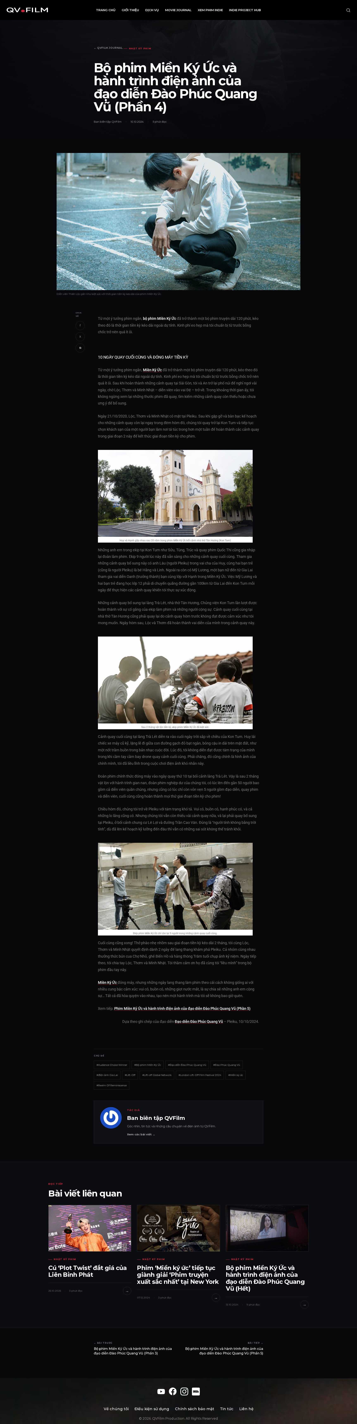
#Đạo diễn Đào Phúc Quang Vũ (187, 1064)
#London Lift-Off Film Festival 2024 (199, 1075)
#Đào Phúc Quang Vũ (226, 1064)
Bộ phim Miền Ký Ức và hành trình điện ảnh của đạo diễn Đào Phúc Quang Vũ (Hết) (265, 1278)
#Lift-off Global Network (156, 1075)
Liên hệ (246, 1409)
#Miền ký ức (235, 1075)
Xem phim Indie (210, 10)
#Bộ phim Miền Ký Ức (147, 1064)
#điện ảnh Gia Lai (107, 1075)
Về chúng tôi (116, 1409)
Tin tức (226, 1409)
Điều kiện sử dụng (151, 1409)
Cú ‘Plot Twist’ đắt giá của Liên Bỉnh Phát (87, 1271)
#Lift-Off (130, 1075)
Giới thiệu (130, 10)
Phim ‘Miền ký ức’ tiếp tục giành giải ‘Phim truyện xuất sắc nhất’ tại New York (178, 1274)
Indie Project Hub (245, 10)
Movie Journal (178, 10)
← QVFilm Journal (108, 47)
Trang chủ (105, 10)
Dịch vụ (152, 10)
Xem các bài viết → (141, 1134)
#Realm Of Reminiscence (111, 1085)
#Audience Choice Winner (111, 1064)
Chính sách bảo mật (194, 1409)
